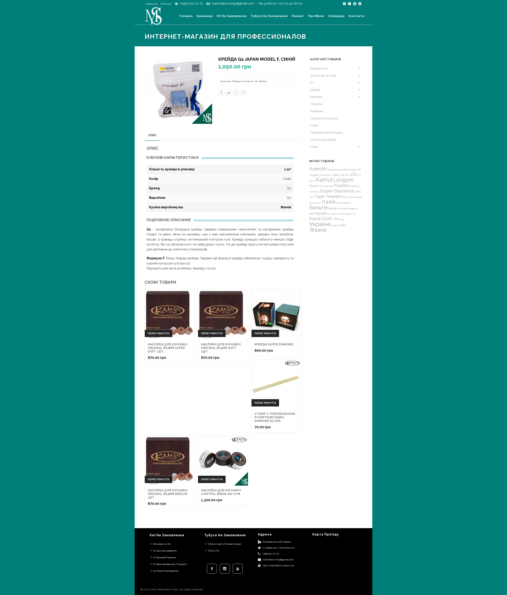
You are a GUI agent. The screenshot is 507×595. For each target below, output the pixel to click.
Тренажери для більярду (326, 132)
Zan (344, 196)
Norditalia (328, 186)
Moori (313, 186)
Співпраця (336, 16)
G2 (256, 81)
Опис (152, 135)
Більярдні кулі (319, 68)
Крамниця (205, 16)
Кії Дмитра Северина (165, 550)
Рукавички (317, 111)
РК (354, 214)
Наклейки (316, 97)
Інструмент (315, 203)
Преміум (237, 81)
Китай (320, 213)
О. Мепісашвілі (344, 214)
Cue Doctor (324, 175)
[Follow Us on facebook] (212, 569)
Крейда (315, 89)
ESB (342, 175)
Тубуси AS (213, 550)
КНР (311, 213)
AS (329, 170)
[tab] (152, 135)
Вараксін (334, 208)
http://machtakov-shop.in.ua (278, 565)
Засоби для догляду (323, 75)
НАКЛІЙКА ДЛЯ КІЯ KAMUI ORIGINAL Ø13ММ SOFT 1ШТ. (221, 348)
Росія (314, 218)
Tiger (319, 196)
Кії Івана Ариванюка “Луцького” (170, 564)
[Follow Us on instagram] (225, 569)
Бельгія (318, 207)
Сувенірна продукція (324, 118)
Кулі (329, 214)
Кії (311, 82)
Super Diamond (336, 190)
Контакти (356, 16)
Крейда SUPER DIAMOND (274, 344)
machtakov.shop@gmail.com (233, 3)
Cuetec (335, 174)
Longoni (343, 180)
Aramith (318, 169)
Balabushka (337, 170)
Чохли (314, 146)
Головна (186, 16)
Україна (319, 224)
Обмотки (316, 104)
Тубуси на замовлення (269, 16)
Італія (328, 202)
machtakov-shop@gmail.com (278, 559)
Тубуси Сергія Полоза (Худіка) (224, 544)
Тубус (342, 219)
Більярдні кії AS (162, 544)
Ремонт (298, 16)
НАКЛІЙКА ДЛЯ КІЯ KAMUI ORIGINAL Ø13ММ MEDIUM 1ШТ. (168, 494)
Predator (342, 185)
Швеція (335, 225)
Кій (334, 213)
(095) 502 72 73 (191, 3)
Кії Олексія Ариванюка (165, 570)
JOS (353, 174)
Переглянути (158, 333)
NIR (320, 186)
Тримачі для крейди (323, 139)
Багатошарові (343, 203)
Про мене (316, 16)
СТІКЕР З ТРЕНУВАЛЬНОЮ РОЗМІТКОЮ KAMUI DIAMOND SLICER (274, 417)
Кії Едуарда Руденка (164, 557)
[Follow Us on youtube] (238, 569)
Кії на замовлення (232, 16)
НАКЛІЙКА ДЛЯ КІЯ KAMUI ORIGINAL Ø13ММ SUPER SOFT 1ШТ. (168, 348)
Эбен (342, 225)
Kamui (324, 179)
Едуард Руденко (348, 208)
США (326, 218)
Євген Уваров (355, 197)
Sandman (314, 191)
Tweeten (333, 196)
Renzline (355, 186)
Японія (263, 81)
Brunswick (350, 169)
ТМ (335, 219)
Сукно (314, 125)
